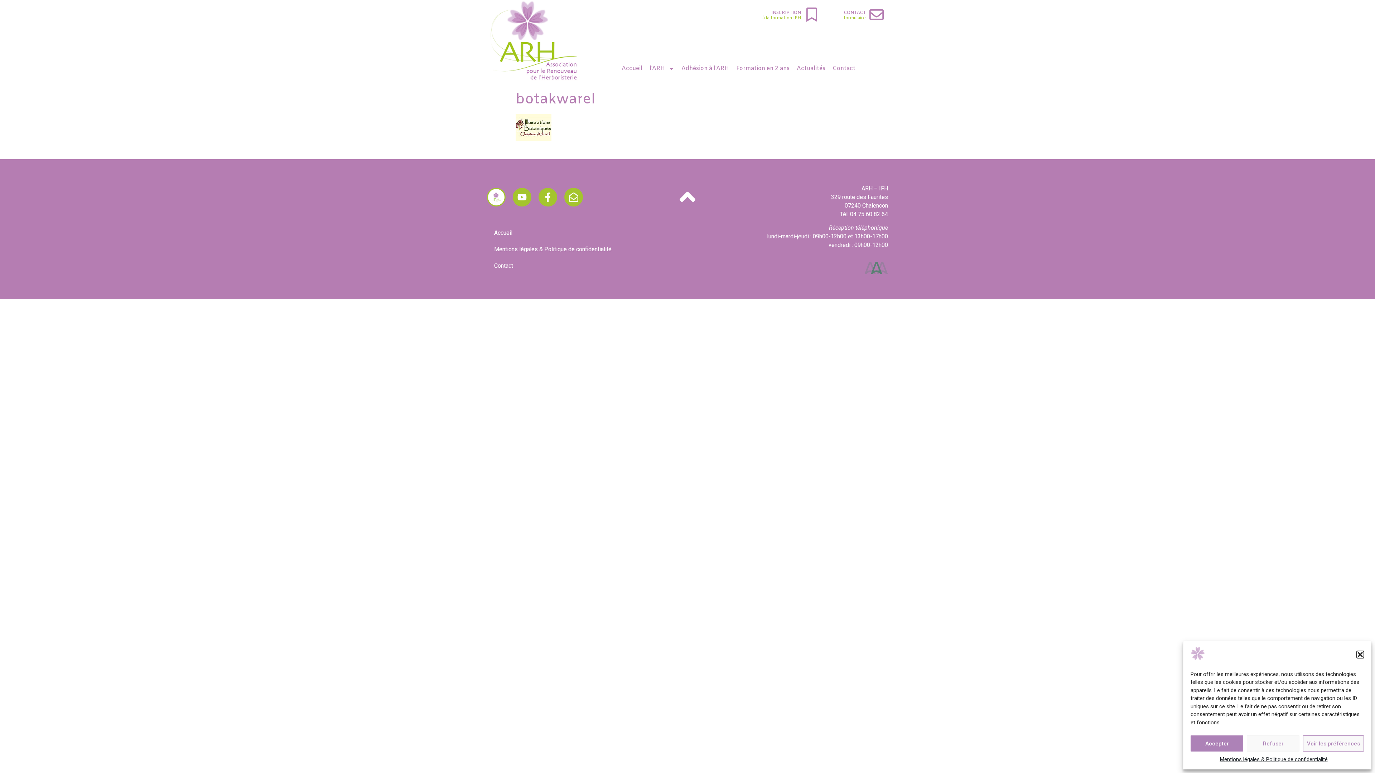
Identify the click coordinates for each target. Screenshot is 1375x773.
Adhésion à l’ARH (705, 68)
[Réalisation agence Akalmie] (876, 268)
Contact (855, 13)
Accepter (1217, 743)
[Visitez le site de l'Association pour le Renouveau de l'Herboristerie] (496, 197)
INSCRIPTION (786, 13)
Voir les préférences (1333, 743)
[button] (1360, 654)
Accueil (632, 68)
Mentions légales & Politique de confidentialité (1274, 759)
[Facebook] (548, 197)
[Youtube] (522, 197)
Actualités (811, 68)
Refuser (1273, 743)
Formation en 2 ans (763, 68)
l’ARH (657, 68)
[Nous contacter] (573, 197)
